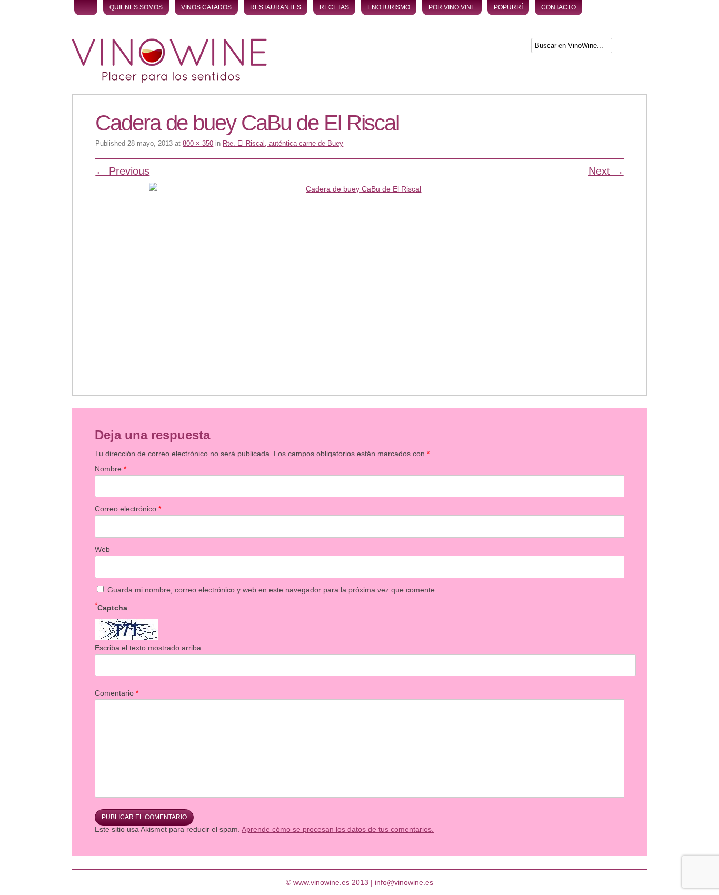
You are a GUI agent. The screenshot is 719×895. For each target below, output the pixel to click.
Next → (606, 171)
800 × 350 (198, 143)
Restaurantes (275, 7)
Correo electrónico (128, 509)
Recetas (334, 7)
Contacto (558, 7)
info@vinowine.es (404, 882)
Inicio (85, 7)
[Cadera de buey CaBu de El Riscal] (359, 275)
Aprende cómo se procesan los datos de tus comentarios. (338, 829)
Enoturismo (388, 7)
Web (102, 549)
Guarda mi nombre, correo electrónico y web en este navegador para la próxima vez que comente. (272, 590)
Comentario (116, 693)
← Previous (122, 171)
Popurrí (508, 7)
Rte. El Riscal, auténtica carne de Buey (283, 143)
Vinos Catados (206, 7)
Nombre (110, 469)
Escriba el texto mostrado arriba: (149, 647)
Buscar (631, 47)
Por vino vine (451, 7)
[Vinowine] (169, 80)
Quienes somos (136, 7)
